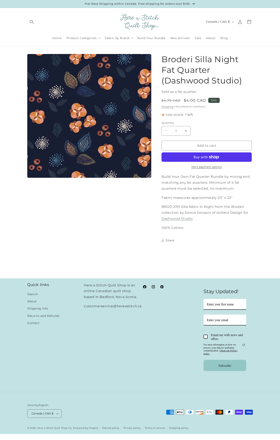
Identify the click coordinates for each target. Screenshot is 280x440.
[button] (31, 21)
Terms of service (155, 427)
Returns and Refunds (43, 316)
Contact (33, 323)
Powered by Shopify (85, 427)
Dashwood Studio (177, 219)
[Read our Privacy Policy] (243, 344)
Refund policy (111, 427)
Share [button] (170, 240)
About (32, 301)
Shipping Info (37, 308)
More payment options (206, 166)
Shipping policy (179, 427)
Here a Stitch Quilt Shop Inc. (54, 427)
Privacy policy (132, 427)
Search (32, 294)
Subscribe (225, 365)
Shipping (168, 106)
